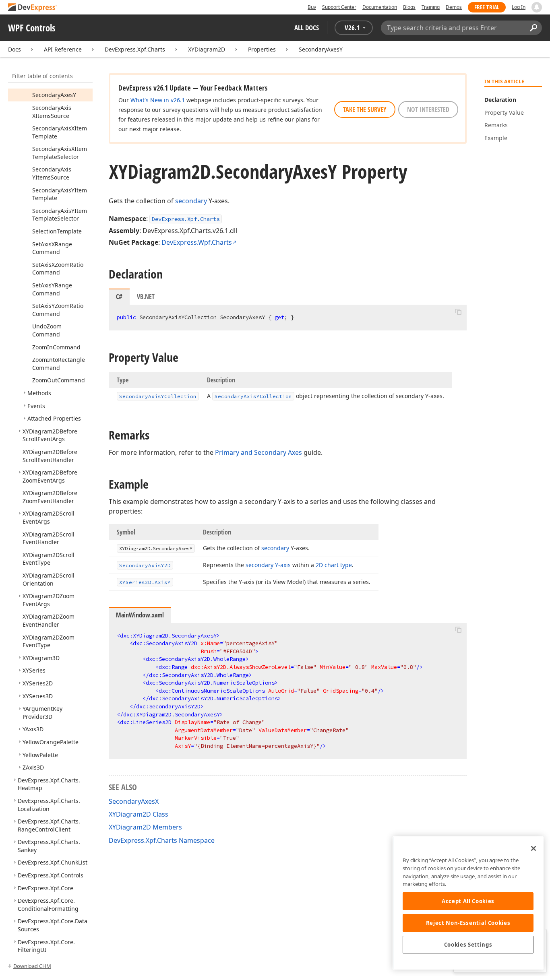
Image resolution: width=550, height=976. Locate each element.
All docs (306, 27)
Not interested (428, 109)
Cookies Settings (468, 944)
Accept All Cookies (468, 901)
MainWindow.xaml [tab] (140, 615)
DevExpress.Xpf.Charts (135, 49)
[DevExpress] (32, 8)
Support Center (339, 7)
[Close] (533, 848)
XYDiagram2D (206, 49)
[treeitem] (54, 95)
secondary (191, 200)
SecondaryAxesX (134, 801)
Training (431, 7)
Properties (262, 49)
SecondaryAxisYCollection (178, 317)
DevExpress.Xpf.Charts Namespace (162, 840)
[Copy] (458, 311)
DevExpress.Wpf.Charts (196, 242)
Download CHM (32, 966)
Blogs (409, 7)
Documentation (379, 7)
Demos (454, 7)
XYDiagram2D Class (138, 814)
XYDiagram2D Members (145, 827)
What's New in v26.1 (157, 100)
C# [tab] (119, 296)
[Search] (533, 28)
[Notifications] (536, 7)
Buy (312, 7)
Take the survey (365, 109)
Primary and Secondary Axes (258, 452)
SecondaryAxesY (321, 49)
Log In (518, 7)
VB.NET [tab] (146, 296)
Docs (14, 49)
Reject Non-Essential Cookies (468, 922)
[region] (468, 903)
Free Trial (486, 7)
